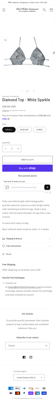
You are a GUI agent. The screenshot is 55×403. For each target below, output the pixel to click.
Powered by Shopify (36, 398)
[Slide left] (21, 91)
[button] (3, 10)
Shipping (5, 110)
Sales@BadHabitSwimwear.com (24, 286)
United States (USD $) (26, 377)
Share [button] (8, 254)
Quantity (6, 142)
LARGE (39, 129)
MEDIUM (24, 129)
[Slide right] (34, 91)
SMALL (8, 129)
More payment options (27, 175)
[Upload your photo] (7, 187)
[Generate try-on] (47, 187)
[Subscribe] (46, 345)
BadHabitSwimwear (24, 398)
